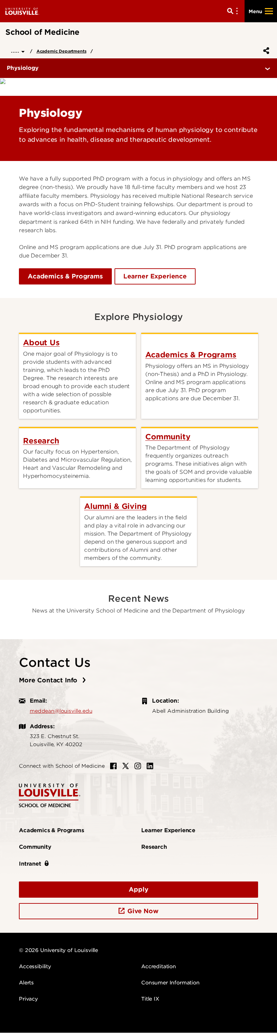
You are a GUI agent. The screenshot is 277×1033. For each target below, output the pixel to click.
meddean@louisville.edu (61, 711)
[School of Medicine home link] (49, 795)
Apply (138, 889)
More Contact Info (49, 680)
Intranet (30, 864)
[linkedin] (150, 766)
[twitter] (125, 766)
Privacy (28, 999)
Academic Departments (61, 51)
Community (35, 847)
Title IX (150, 999)
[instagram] (137, 766)
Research (154, 847)
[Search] (234, 11)
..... (16, 50)
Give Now (142, 911)
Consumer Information (170, 983)
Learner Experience (155, 276)
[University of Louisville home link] (22, 11)
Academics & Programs (65, 276)
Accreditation (158, 966)
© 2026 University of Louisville (58, 950)
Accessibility (35, 966)
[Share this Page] (264, 50)
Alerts (26, 983)
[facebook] (113, 766)
